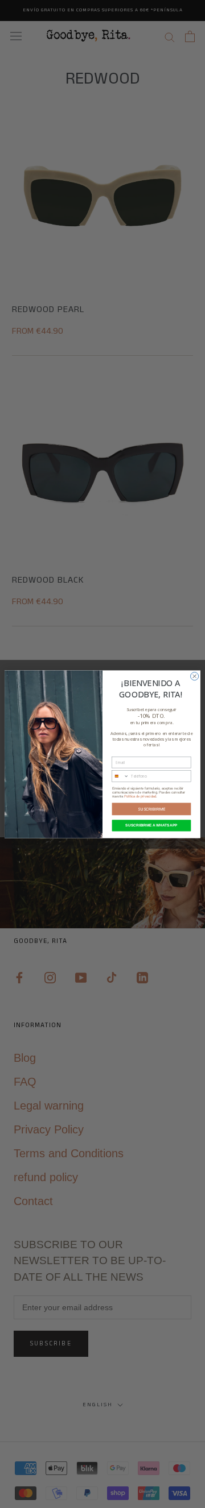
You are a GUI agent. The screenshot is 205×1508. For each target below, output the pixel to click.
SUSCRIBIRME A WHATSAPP (151, 825)
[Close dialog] (195, 676)
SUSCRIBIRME (151, 809)
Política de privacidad (140, 796)
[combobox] (120, 775)
